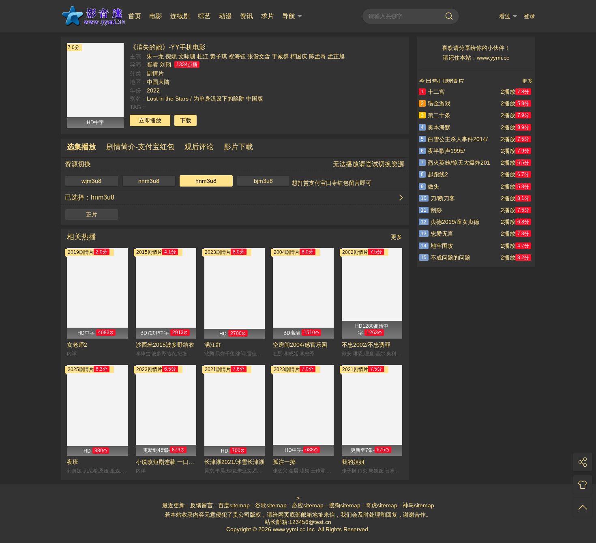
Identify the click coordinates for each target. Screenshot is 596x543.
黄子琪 (218, 56)
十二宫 (433, 91)
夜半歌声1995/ (443, 151)
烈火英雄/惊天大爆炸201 (455, 162)
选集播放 (81, 147)
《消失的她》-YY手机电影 (168, 47)
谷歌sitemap (271, 505)
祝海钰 (237, 56)
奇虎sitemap (381, 505)
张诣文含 (258, 56)
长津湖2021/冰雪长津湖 (234, 462)
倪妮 (171, 56)
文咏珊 (186, 56)
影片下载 (238, 147)
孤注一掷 (284, 462)
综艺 (204, 16)
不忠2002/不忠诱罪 (366, 344)
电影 (155, 16)
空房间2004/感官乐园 (300, 344)
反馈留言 (201, 505)
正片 (91, 214)
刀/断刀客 (438, 198)
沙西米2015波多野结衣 (165, 344)
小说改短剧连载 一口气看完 (166, 462)
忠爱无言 (437, 233)
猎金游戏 (435, 103)
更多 (396, 237)
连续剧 (180, 16)
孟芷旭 (336, 56)
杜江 (202, 56)
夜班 (72, 462)
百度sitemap (234, 505)
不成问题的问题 (445, 257)
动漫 (225, 16)
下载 (185, 120)
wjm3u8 (91, 181)
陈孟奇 (317, 56)
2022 (153, 90)
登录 (529, 16)
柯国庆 (298, 56)
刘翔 (165, 64)
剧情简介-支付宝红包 (140, 147)
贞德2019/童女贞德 (450, 222)
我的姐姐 (353, 462)
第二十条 (435, 115)
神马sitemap (418, 505)
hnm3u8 (206, 181)
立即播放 (150, 120)
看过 (504, 16)
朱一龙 (155, 56)
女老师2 (77, 344)
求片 (267, 16)
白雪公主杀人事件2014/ (454, 139)
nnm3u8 (148, 181)
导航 (288, 16)
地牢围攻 (437, 246)
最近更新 (173, 505)
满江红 (212, 344)
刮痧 (431, 210)
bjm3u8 (263, 181)
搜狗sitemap (344, 505)
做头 (430, 186)
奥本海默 (435, 127)
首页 (134, 16)
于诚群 (280, 56)
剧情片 (155, 73)
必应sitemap (308, 505)
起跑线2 (434, 174)
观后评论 (199, 147)
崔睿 (152, 64)
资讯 (246, 16)
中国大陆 (158, 82)
